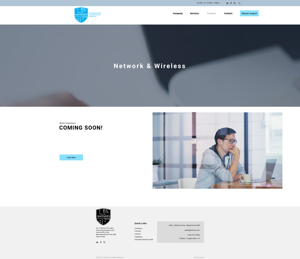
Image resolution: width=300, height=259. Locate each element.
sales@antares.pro (192, 230)
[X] (234, 3)
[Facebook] (231, 3)
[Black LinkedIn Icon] (227, 3)
